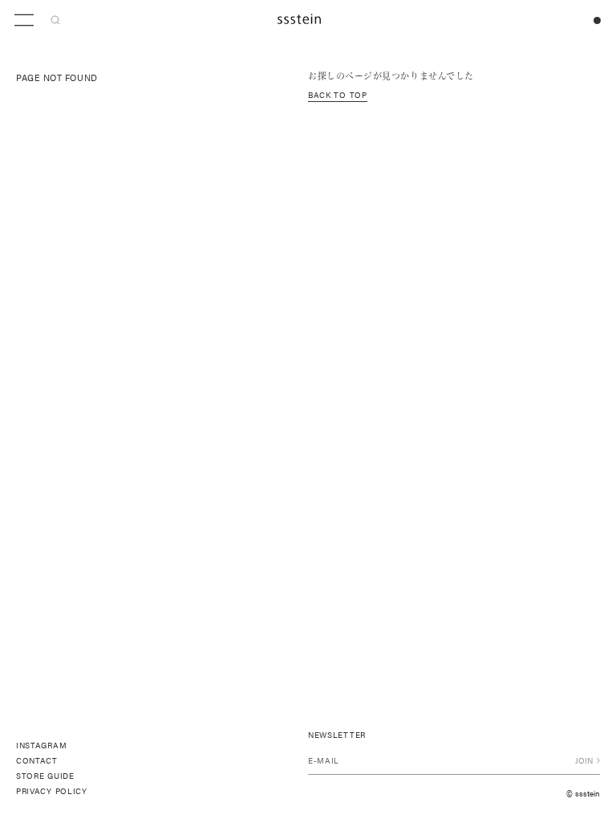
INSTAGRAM (41, 745)
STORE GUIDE (45, 775)
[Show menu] (24, 20)
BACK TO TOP (337, 94)
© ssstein (583, 793)
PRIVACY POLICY (51, 790)
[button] (55, 20)
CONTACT (37, 760)
